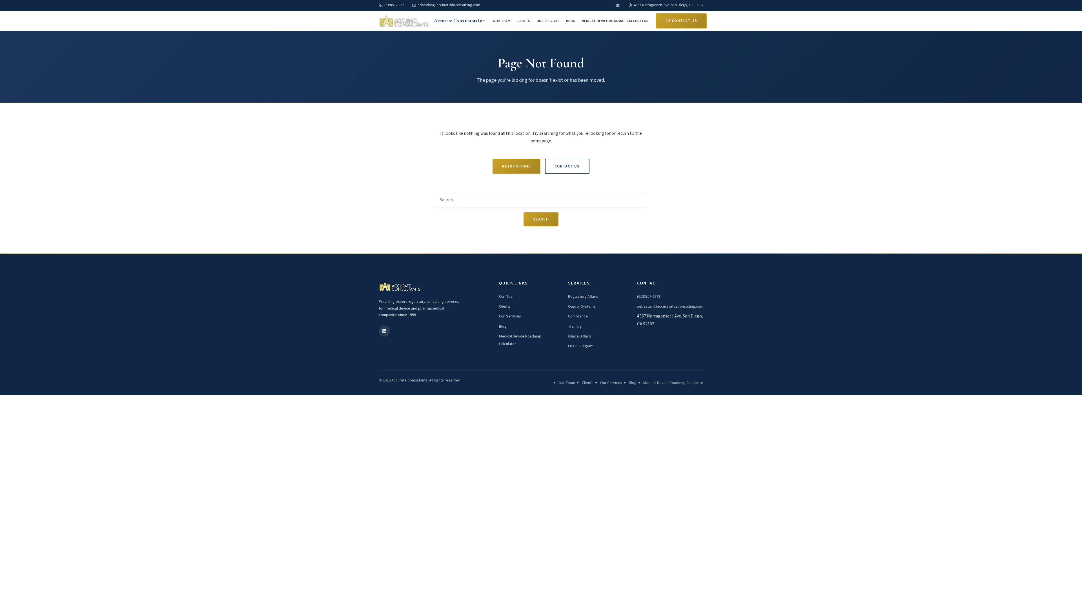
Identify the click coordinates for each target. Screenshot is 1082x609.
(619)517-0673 (394, 5)
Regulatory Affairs (583, 296)
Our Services (548, 20)
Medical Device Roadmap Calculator (615, 20)
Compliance (578, 316)
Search (541, 219)
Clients (523, 20)
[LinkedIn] (618, 5)
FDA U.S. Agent (580, 346)
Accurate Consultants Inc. (459, 20)
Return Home (516, 166)
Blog (570, 20)
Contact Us (684, 20)
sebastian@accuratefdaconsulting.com (449, 5)
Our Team (501, 20)
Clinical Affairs (579, 336)
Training (575, 326)
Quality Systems (582, 306)
